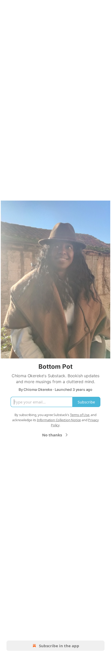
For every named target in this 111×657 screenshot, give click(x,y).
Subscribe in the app (59, 645)
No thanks (52, 434)
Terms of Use (79, 414)
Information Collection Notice (59, 420)
